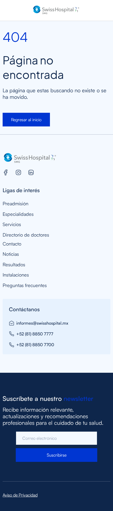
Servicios (12, 224)
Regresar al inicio (26, 119)
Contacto (12, 244)
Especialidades (18, 214)
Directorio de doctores (26, 235)
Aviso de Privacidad (20, 495)
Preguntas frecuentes (25, 285)
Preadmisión (15, 203)
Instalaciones (16, 275)
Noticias (11, 254)
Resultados (14, 264)
